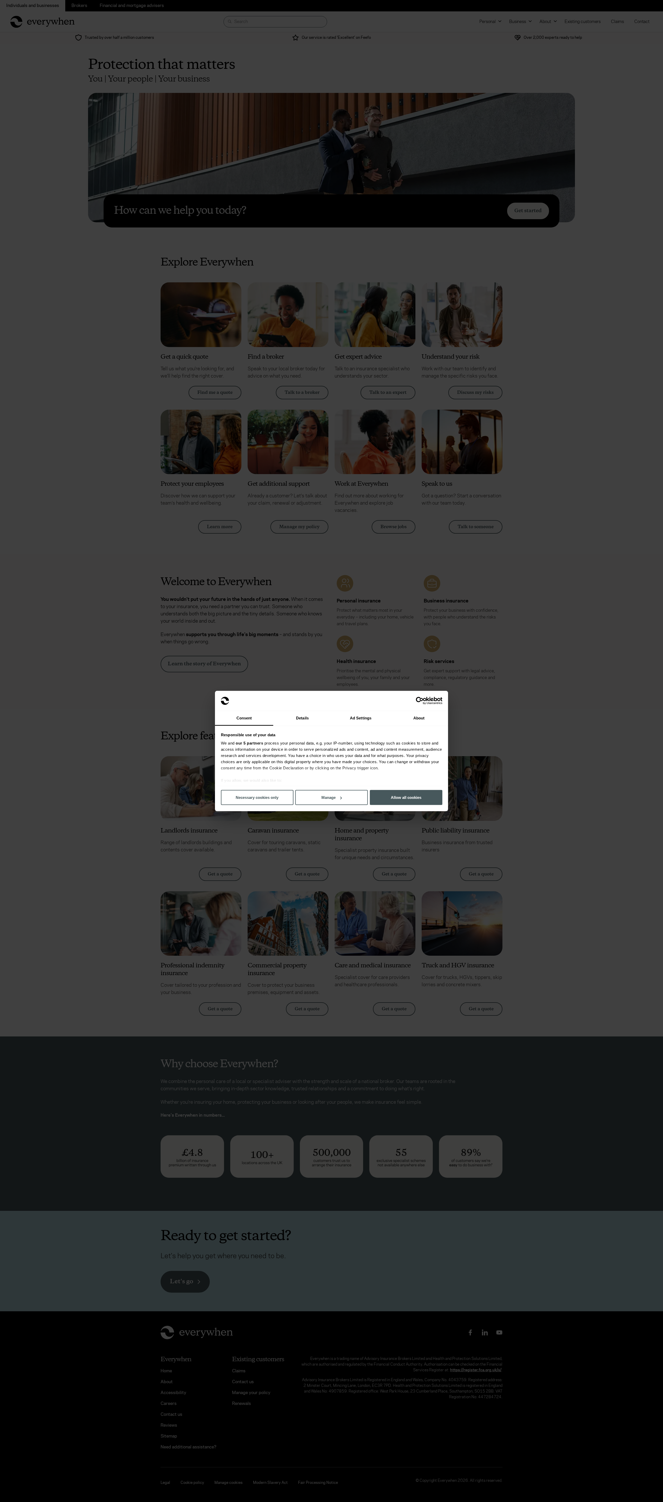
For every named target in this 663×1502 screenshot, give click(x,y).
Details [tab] (302, 718)
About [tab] (419, 718)
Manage (328, 797)
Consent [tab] (244, 718)
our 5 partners (249, 743)
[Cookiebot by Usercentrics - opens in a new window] (419, 701)
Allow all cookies (406, 797)
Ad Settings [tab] (360, 718)
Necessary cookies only (257, 797)
